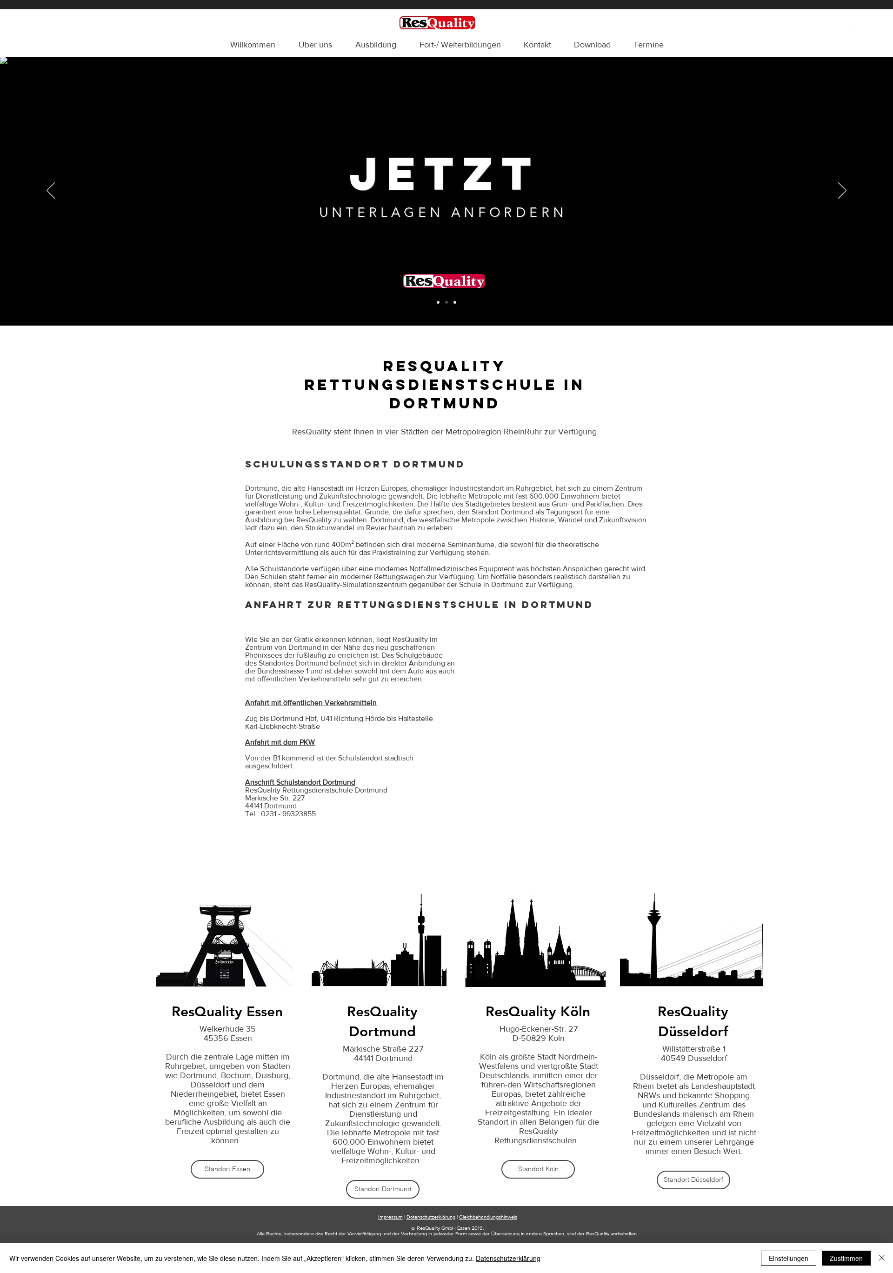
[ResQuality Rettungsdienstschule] (858, 31)
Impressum (390, 1217)
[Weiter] (842, 191)
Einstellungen (788, 1258)
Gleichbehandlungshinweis (488, 1217)
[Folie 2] (446, 302)
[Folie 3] (454, 302)
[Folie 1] (438, 302)
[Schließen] (881, 1258)
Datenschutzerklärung (431, 1217)
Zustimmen (846, 1258)
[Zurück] (51, 191)
